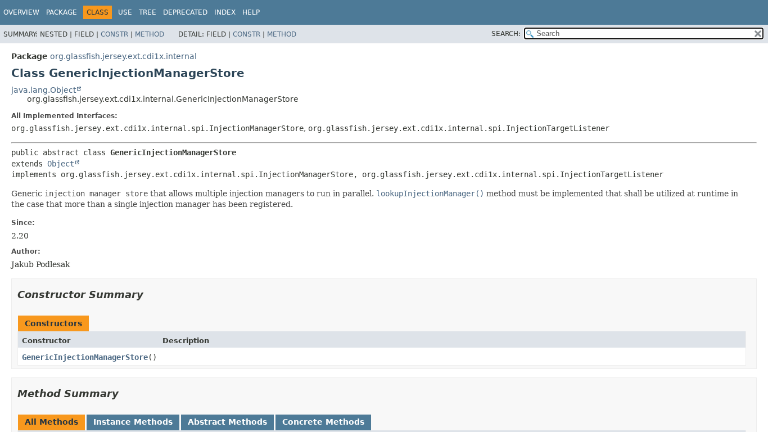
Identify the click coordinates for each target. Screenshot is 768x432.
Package (61, 12)
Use (125, 12)
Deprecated (185, 12)
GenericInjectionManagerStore (85, 357)
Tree (147, 12)
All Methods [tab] (51, 421)
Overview (21, 12)
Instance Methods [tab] (133, 421)
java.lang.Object (43, 90)
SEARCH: (506, 34)
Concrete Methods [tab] (323, 421)
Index (225, 12)
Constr (114, 34)
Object (60, 163)
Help (251, 12)
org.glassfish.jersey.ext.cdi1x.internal (123, 56)
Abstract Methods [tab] (227, 421)
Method (149, 34)
